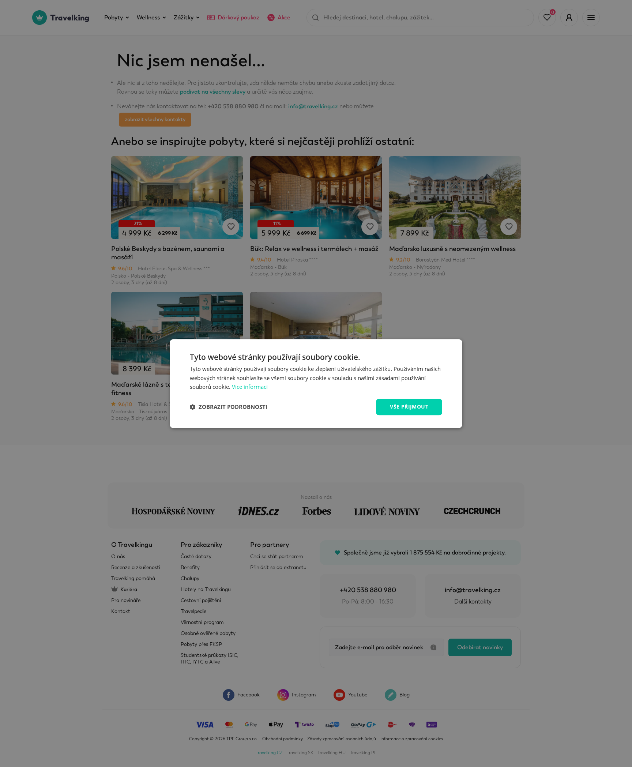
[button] (228, 407)
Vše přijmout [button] (409, 406)
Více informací (250, 387)
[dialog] (316, 383)
